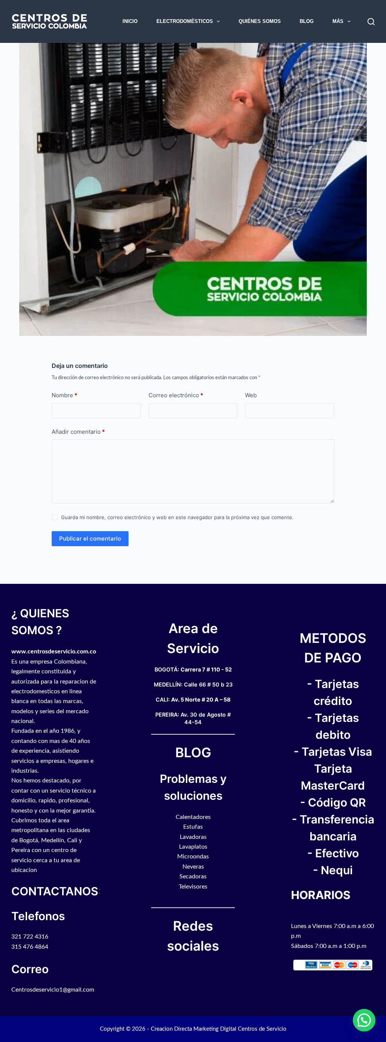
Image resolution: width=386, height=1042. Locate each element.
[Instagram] (197, 968)
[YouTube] (193, 968)
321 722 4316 (29, 937)
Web (251, 395)
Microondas (193, 857)
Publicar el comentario (90, 538)
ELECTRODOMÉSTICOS (184, 21)
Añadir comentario (78, 431)
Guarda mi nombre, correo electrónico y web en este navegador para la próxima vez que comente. (177, 517)
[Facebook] (189, 968)
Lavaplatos (193, 847)
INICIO (130, 21)
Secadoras (193, 876)
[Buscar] (371, 21)
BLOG (307, 21)
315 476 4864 (29, 947)
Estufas (193, 827)
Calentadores (193, 817)
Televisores (193, 887)
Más (337, 21)
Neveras (193, 867)
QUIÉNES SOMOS (260, 21)
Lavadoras (193, 837)
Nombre (64, 395)
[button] (364, 1020)
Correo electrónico (176, 395)
